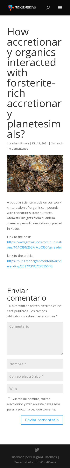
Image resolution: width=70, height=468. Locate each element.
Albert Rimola (20, 143)
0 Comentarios (18, 148)
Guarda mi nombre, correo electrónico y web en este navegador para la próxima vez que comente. (33, 404)
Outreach (57, 143)
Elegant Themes (44, 457)
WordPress (48, 462)
